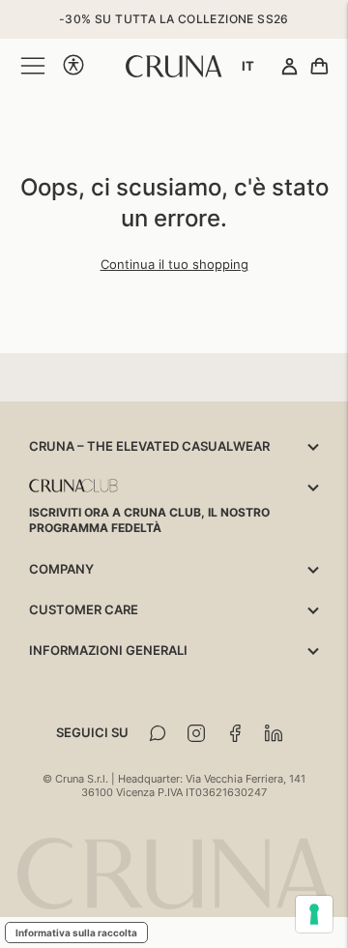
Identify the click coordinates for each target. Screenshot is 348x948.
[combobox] (248, 65)
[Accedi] (289, 67)
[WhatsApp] (157, 733)
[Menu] (32, 65)
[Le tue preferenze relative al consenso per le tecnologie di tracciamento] (314, 914)
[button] (73, 66)
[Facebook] (235, 733)
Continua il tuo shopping (174, 264)
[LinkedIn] (273, 733)
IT (248, 66)
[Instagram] (196, 733)
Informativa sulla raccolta (76, 932)
